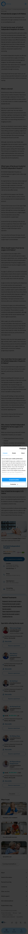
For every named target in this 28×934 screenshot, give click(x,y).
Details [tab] (14, 453)
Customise (13, 484)
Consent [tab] (5, 453)
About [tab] (23, 453)
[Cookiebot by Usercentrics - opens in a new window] (19, 449)
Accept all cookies (14, 479)
